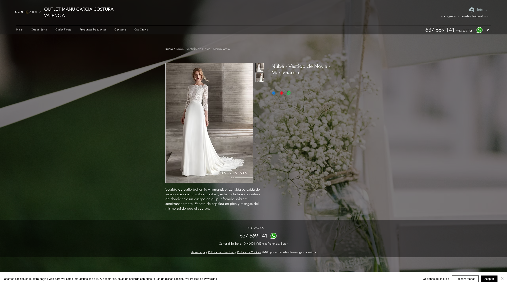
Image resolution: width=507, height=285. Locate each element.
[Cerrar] (502, 279)
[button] (39, 29)
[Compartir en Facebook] (274, 93)
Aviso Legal (198, 252)
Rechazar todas (465, 279)
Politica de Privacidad (221, 252)
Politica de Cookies (249, 252)
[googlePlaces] (488, 30)
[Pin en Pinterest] (281, 93)
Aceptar (489, 279)
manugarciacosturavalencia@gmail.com (465, 16)
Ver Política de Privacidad (201, 279)
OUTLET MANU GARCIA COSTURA (78, 9)
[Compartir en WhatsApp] (289, 93)
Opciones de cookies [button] (436, 279)
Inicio (169, 49)
